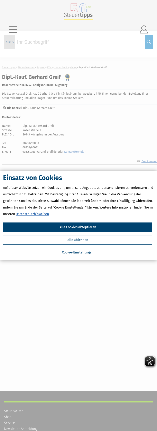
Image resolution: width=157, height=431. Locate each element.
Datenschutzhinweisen (32, 214)
